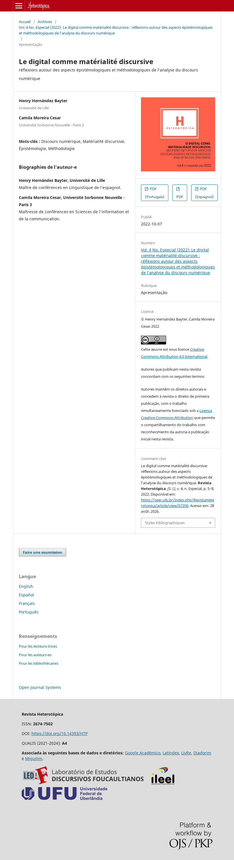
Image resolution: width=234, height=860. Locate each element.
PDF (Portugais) (154, 192)
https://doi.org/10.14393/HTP (59, 733)
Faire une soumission (42, 552)
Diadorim (202, 753)
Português (29, 612)
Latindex (171, 753)
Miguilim (33, 758)
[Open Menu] (19, 5)
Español (26, 595)
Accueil (25, 21)
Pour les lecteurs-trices (38, 646)
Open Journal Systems (40, 687)
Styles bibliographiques (165, 522)
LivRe (186, 753)
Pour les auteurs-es (35, 654)
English (26, 586)
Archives (45, 21)
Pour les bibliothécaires (38, 663)
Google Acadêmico (142, 753)
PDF (179, 196)
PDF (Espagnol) (204, 192)
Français (27, 603)
